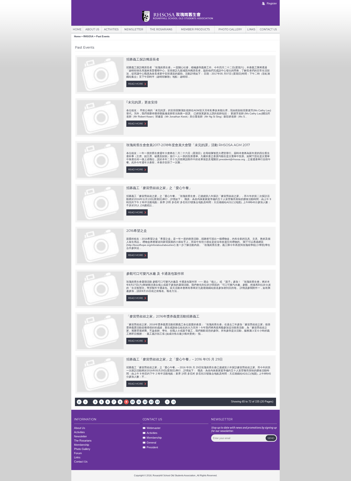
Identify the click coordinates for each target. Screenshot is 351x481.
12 (145, 401)
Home (77, 36)
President (152, 447)
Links (77, 457)
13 (151, 401)
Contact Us (81, 461)
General (151, 442)
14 (157, 401)
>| (173, 401)
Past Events (103, 36)
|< (79, 401)
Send (270, 438)
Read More (135, 83)
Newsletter (80, 436)
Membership (154, 437)
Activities (79, 432)
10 (132, 401)
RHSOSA (88, 36)
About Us (79, 427)
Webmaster (154, 428)
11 (138, 401)
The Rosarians (83, 440)
